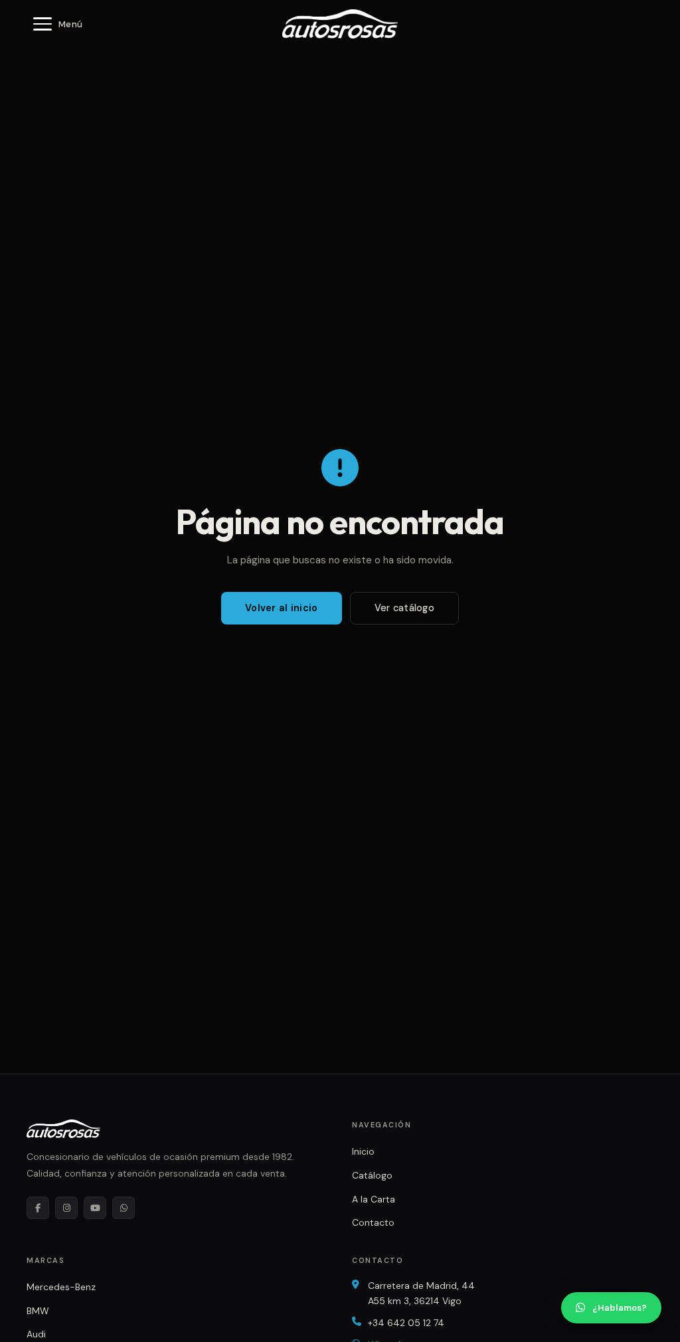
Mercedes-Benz (61, 1287)
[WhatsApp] (123, 1208)
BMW (38, 1311)
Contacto (373, 1222)
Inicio (363, 1151)
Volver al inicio (281, 608)
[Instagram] (66, 1208)
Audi (36, 1334)
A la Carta (373, 1199)
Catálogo (372, 1175)
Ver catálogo (404, 608)
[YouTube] (95, 1208)
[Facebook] (38, 1208)
